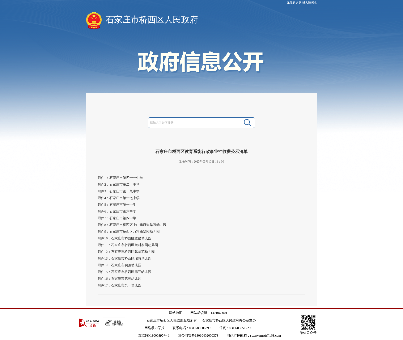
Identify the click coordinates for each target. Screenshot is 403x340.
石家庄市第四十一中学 (126, 178)
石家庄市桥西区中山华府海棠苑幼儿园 (137, 225)
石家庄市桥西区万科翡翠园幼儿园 (134, 231)
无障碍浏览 (294, 2)
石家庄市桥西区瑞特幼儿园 (131, 258)
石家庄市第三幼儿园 (126, 278)
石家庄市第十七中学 (124, 198)
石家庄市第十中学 (122, 204)
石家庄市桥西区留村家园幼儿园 (134, 245)
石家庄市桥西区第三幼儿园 (131, 272)
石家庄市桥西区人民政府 (152, 19)
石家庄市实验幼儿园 (126, 265)
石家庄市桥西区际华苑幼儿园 (133, 251)
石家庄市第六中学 (122, 211)
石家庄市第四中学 (122, 218)
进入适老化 (309, 2)
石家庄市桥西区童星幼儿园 (131, 238)
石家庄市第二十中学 (124, 184)
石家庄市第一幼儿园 (126, 285)
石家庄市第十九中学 (124, 191)
